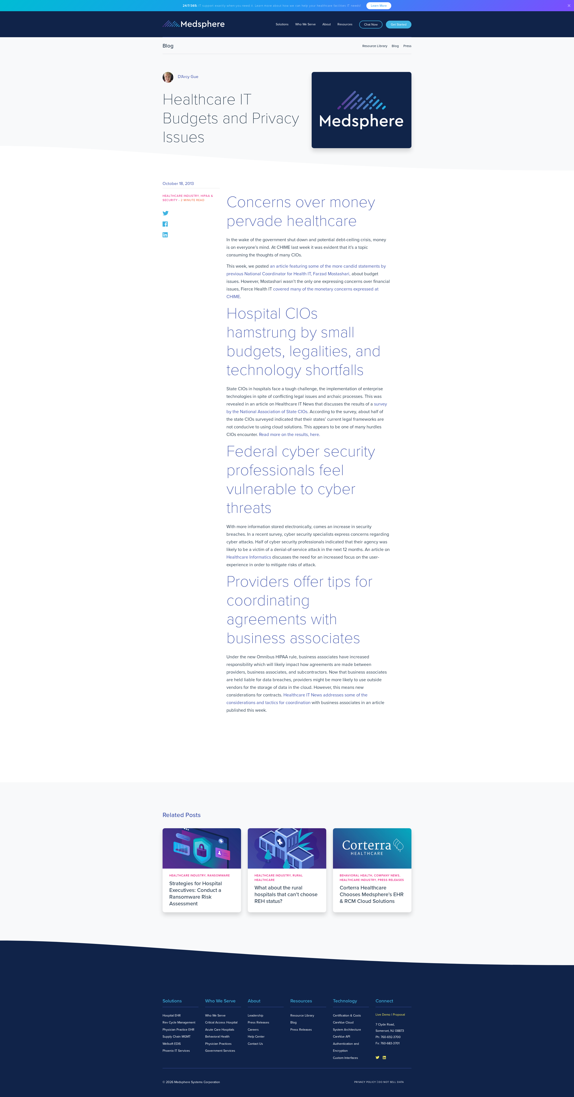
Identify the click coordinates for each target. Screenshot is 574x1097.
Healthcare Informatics (248, 557)
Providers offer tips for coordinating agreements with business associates (299, 610)
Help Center (256, 1036)
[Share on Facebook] (165, 223)
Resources (344, 24)
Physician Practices (218, 1044)
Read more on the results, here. (289, 434)
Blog (395, 46)
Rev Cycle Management (179, 1022)
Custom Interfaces (345, 1058)
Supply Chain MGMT (177, 1036)
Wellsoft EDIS (172, 1044)
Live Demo (383, 1015)
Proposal (399, 1015)
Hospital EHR (172, 1015)
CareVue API (341, 1036)
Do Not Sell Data (391, 1082)
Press (407, 46)
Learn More (379, 6)
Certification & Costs (347, 1015)
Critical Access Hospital (221, 1022)
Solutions (282, 24)
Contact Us (255, 1044)
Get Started (399, 24)
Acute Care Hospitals (219, 1030)
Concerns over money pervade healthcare (300, 211)
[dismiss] (569, 5)
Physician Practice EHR (178, 1030)
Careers (253, 1030)
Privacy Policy (365, 1082)
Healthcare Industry (181, 196)
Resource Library (374, 46)
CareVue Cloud (343, 1022)
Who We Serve (305, 24)
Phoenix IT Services (176, 1051)
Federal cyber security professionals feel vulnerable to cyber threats (300, 479)
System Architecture (347, 1030)
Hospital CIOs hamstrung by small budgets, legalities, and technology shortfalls (303, 341)
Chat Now (371, 24)
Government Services (220, 1051)
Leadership (255, 1015)
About (326, 24)
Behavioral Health (217, 1036)
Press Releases (258, 1022)
